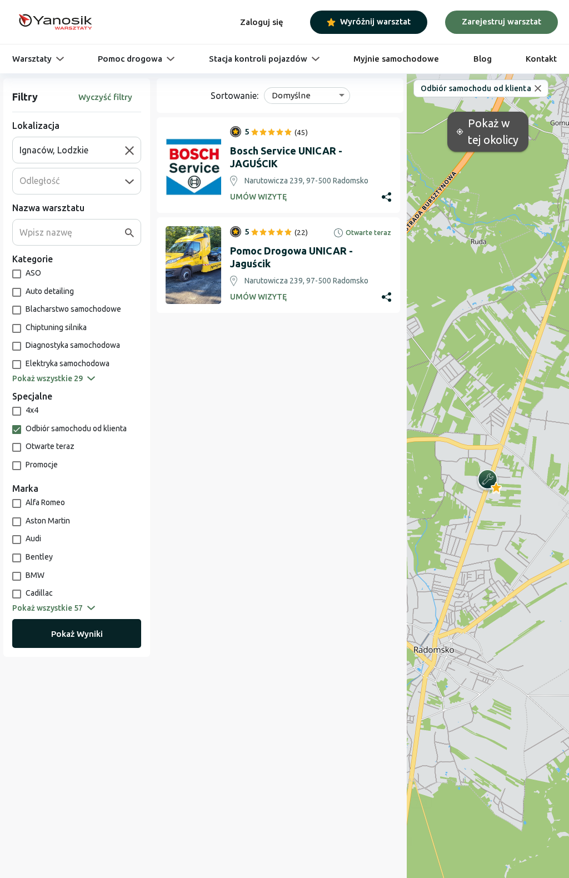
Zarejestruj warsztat (501, 21)
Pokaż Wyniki (77, 633)
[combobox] (72, 150)
